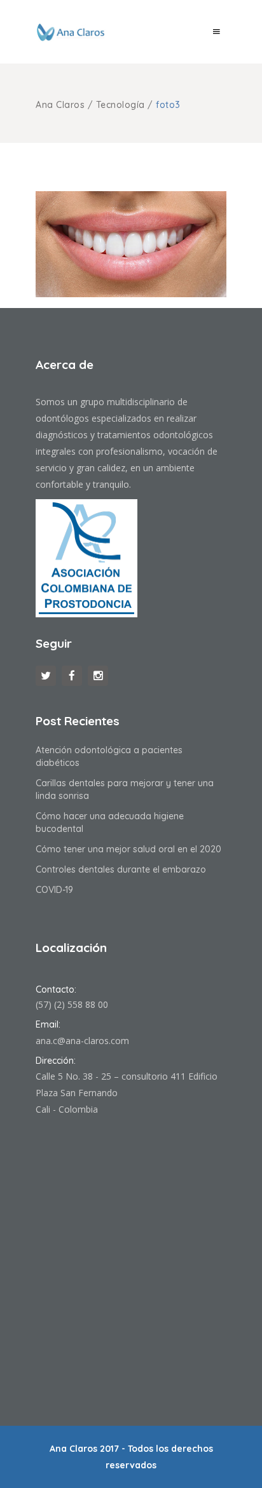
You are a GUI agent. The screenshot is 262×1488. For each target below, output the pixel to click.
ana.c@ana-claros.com (82, 1041)
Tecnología (120, 104)
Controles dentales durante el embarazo (121, 869)
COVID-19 (54, 889)
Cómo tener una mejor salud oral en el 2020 (128, 849)
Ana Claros (60, 104)
